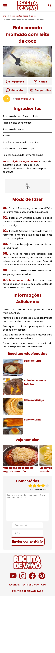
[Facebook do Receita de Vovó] (32, 578)
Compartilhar (43, 90)
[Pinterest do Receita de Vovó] (41, 578)
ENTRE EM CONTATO (34, 584)
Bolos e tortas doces (19, 16)
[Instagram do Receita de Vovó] (22, 578)
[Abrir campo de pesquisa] (50, 5)
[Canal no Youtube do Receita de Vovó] (13, 578)
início (5, 16)
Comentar (17, 90)
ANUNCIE (14, 584)
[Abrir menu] (5, 5)
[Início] (27, 6)
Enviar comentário (27, 541)
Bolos (33, 16)
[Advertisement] (27, 186)
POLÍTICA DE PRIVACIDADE (27, 591)
